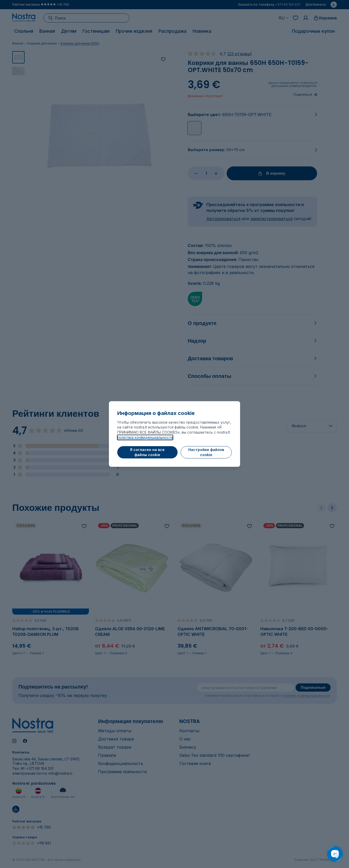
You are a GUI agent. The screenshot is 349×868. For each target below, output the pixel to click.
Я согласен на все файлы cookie (147, 452)
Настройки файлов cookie (206, 452)
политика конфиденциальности (145, 437)
